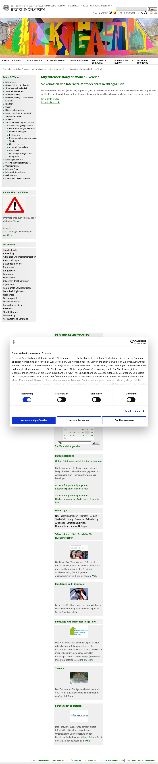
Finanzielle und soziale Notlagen (71, 526)
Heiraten (83, 516)
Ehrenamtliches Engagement (17, 178)
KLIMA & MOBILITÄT (56, 60)
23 (92, 432)
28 (83, 435)
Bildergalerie (14, 135)
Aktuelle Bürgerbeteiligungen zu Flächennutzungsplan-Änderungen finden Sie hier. (77, 499)
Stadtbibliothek (10, 312)
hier (18, 221)
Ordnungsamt (10, 298)
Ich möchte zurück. (50, 102)
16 (92, 430)
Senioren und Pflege (77, 523)
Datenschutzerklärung (112, 761)
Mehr (95, 576)
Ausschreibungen (11, 260)
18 (70, 432)
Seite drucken (60, 761)
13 (78, 430)
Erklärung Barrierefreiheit (141, 761)
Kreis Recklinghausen (13, 291)
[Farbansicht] (114, 13)
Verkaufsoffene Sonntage (15, 319)
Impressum (90, 761)
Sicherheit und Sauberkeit (16, 88)
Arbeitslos (60, 523)
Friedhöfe (9, 104)
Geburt (93, 516)
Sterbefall (60, 519)
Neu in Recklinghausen (66, 516)
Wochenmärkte (12, 166)
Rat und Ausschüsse (13, 305)
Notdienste (8, 295)
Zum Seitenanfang (40, 761)
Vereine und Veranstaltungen (18, 163)
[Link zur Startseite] (24, 10)
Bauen (8, 107)
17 (65, 432)
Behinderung (92, 519)
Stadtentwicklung (13, 95)
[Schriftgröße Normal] (142, 13)
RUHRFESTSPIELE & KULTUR (123, 61)
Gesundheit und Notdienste (17, 85)
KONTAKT (62, 6)
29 (87, 435)
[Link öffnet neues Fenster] (115, 6)
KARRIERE (95, 6)
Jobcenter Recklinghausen (16, 281)
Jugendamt (8, 284)
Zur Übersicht (10, 235)
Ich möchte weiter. (50, 99)
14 (83, 430)
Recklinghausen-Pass (14, 160)
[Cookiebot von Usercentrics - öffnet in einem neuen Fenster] (132, 342)
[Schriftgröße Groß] (138, 13)
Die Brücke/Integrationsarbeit (22, 129)
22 (87, 432)
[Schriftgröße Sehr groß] (145, 13)
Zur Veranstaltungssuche (67, 446)
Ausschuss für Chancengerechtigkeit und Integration (20, 153)
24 (65, 435)
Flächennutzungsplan (14, 110)
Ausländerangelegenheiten (21, 126)
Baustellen (8, 267)
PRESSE (84, 6)
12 (74, 430)
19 (74, 432)
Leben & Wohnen (23, 69)
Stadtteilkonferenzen (14, 91)
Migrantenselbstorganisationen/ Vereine (86, 69)
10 (65, 430)
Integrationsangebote (18, 147)
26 (74, 435)
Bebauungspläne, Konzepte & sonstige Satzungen (18, 115)
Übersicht (76, 761)
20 (78, 432)
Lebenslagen (10, 82)
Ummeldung (9, 315)
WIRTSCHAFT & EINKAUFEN (99, 61)
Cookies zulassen (124, 420)
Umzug (70, 519)
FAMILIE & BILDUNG (79, 60)
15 (87, 430)
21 (83, 432)
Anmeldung (9, 253)
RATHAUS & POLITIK (11, 60)
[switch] (61, 399)
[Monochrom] (110, 13)
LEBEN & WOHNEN (33, 60)
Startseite (7, 69)
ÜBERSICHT (106, 6)
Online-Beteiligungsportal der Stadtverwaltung (78, 461)
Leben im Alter (11, 169)
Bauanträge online (12, 264)
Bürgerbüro (9, 271)
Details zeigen (132, 411)
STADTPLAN (73, 6)
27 (78, 435)
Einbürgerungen (16, 144)
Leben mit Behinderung (15, 172)
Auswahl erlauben (79, 420)
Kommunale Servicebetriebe (17, 288)
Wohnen (8, 119)
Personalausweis (11, 302)
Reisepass (8, 308)
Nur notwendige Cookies (34, 420)
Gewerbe (79, 519)
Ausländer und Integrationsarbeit (50, 69)
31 (65, 438)
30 (92, 435)
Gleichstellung (11, 175)
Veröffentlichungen (17, 132)
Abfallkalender (10, 250)
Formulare (8, 274)
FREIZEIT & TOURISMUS (142, 61)
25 (70, 435)
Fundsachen (9, 278)
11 (70, 430)
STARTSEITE (50, 6)
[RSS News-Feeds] (151, 13)
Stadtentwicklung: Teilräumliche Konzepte (19, 99)
